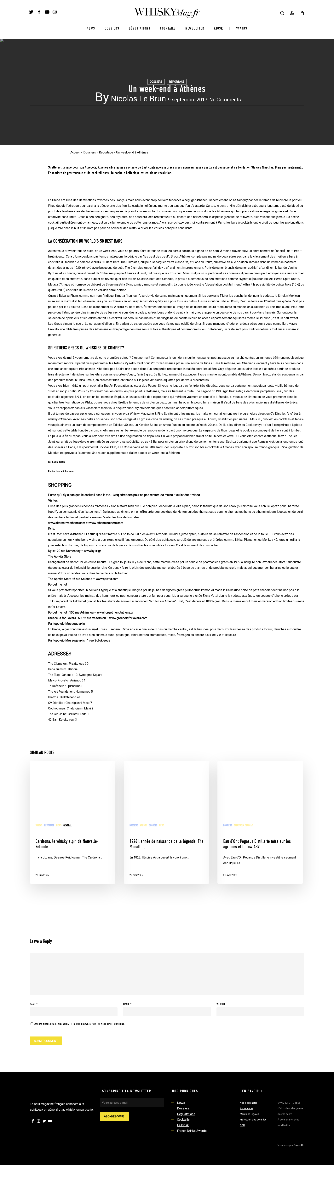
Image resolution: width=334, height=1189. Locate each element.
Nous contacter (248, 1102)
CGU (242, 1125)
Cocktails (183, 1119)
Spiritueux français (243, 825)
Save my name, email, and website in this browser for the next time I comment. (79, 1024)
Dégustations (186, 1114)
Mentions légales (249, 1114)
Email (127, 1004)
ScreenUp (299, 1145)
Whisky (39, 825)
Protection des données (253, 1119)
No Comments (225, 100)
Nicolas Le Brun (138, 98)
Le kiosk (183, 1125)
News (58, 825)
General (67, 825)
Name (33, 1004)
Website (220, 1004)
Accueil (75, 152)
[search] (282, 13)
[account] (292, 13)
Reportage (176, 81)
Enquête (153, 825)
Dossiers (156, 81)
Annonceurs (246, 1108)
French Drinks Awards (192, 1131)
